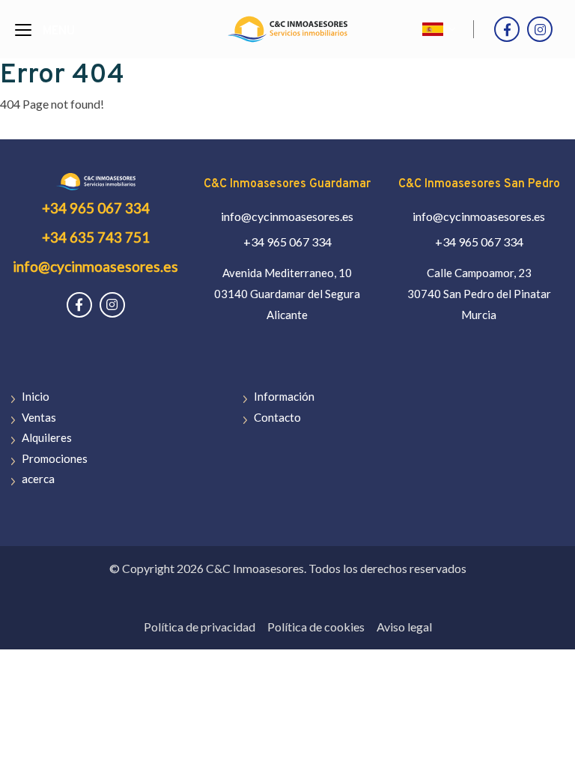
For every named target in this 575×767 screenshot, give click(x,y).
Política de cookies (316, 626)
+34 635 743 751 (96, 237)
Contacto (277, 417)
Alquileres (47, 437)
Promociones (55, 458)
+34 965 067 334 (96, 207)
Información (284, 396)
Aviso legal (404, 626)
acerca (38, 478)
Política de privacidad (199, 626)
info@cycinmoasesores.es (95, 266)
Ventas (39, 417)
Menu (59, 31)
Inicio (35, 396)
